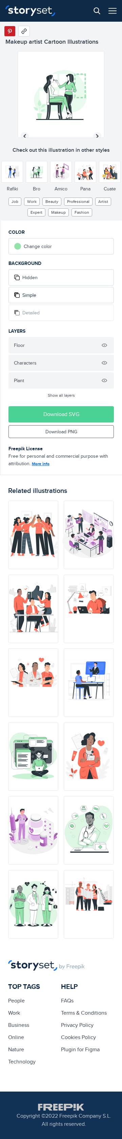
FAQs (67, 1001)
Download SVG (61, 414)
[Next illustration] (97, 136)
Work (32, 201)
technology (22, 1061)
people (16, 1001)
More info (40, 464)
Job (15, 201)
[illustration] (33, 535)
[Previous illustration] (25, 136)
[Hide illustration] (104, 345)
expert (36, 212)
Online (16, 1037)
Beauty (51, 201)
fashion (82, 212)
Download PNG (61, 431)
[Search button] (97, 10)
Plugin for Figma (80, 1049)
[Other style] (12, 172)
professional (78, 201)
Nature (16, 1049)
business (18, 1025)
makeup (58, 212)
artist (103, 201)
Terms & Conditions (84, 1013)
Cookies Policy (78, 1037)
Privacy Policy (77, 1025)
